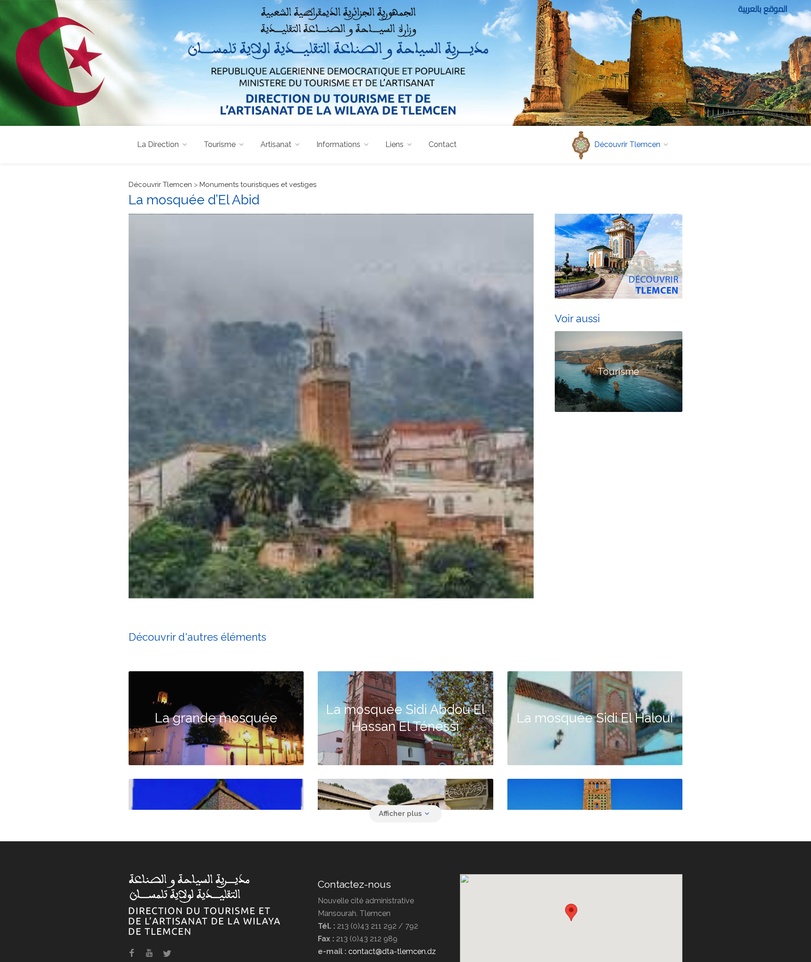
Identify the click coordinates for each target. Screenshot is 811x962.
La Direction (158, 144)
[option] (331, 406)
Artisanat (275, 144)
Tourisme (220, 144)
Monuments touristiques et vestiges (257, 184)
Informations (338, 144)
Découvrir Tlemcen (160, 184)
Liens (394, 144)
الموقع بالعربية (763, 8)
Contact (442, 144)
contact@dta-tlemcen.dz (392, 951)
